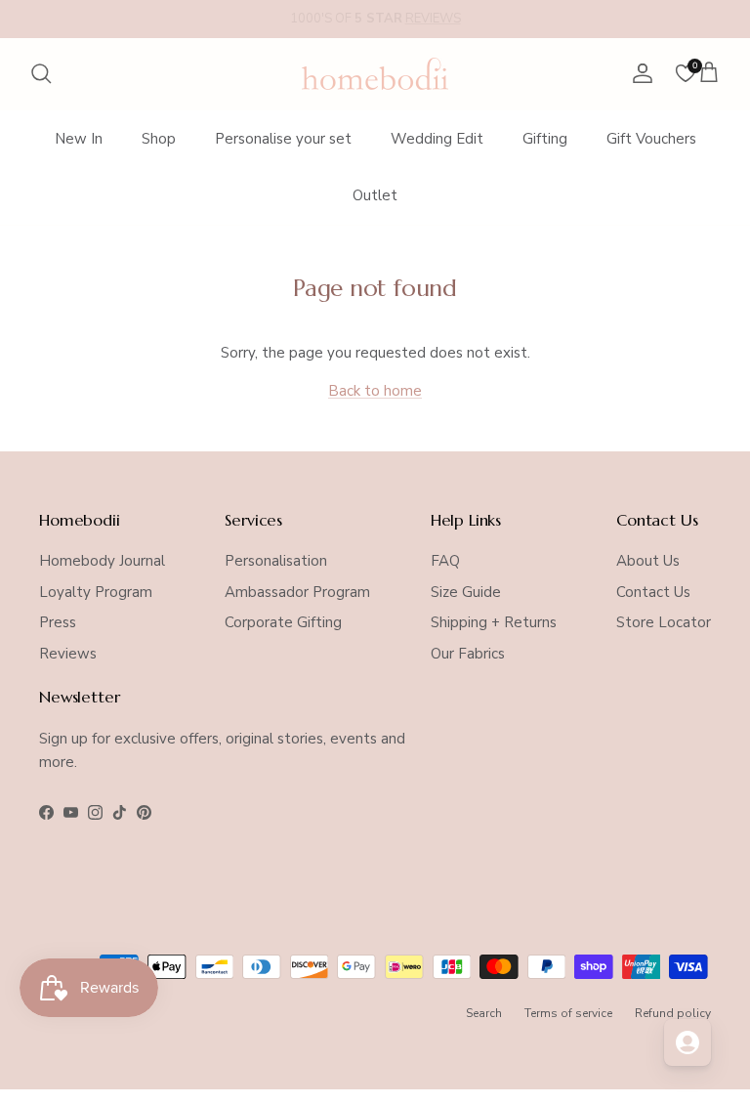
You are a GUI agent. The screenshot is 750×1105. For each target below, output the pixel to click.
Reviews (68, 653)
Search (484, 1013)
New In (79, 139)
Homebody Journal (102, 561)
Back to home (375, 391)
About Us (648, 561)
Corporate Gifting (283, 622)
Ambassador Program (297, 592)
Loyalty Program (95, 592)
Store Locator (663, 622)
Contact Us (653, 592)
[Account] (638, 73)
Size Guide (466, 592)
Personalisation (276, 561)
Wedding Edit (437, 139)
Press (57, 622)
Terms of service (568, 1013)
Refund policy (673, 1013)
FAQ (445, 561)
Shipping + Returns (494, 622)
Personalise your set (283, 139)
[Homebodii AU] (375, 74)
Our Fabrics (468, 653)
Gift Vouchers (651, 139)
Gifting (544, 139)
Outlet (375, 195)
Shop (159, 139)
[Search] (41, 73)
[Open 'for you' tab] (687, 1042)
